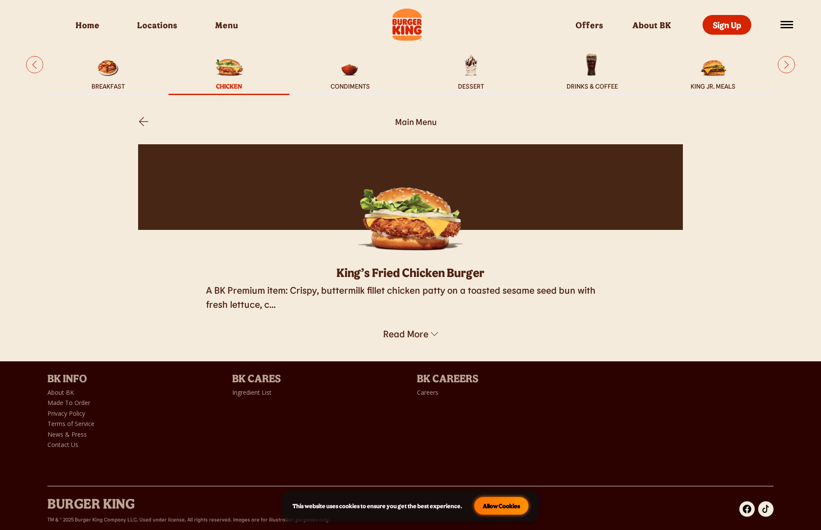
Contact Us (62, 445)
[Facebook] (747, 509)
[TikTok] (766, 509)
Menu (226, 25)
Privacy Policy (66, 413)
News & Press (67, 434)
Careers (427, 392)
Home (88, 25)
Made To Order (68, 403)
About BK (652, 25)
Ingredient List (252, 392)
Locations (157, 25)
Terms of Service (71, 424)
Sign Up (727, 25)
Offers (589, 25)
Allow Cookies (501, 505)
